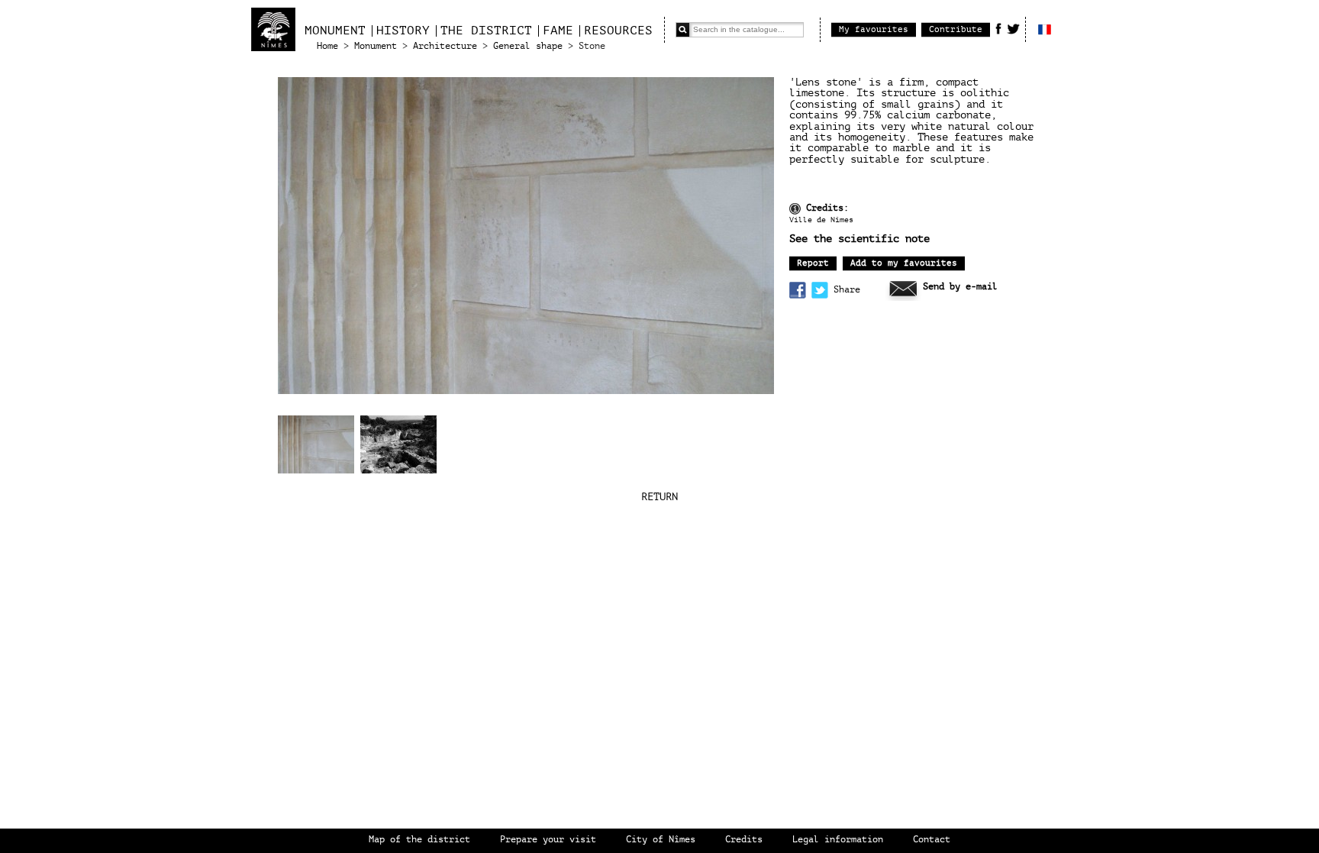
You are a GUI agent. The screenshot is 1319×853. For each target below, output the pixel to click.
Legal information (837, 840)
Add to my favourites (903, 263)
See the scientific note (859, 239)
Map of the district (419, 840)
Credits (744, 840)
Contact (931, 840)
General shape (528, 46)
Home (327, 46)
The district (486, 30)
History (403, 30)
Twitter (1013, 28)
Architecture (445, 46)
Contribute (955, 29)
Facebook (998, 28)
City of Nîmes (660, 840)
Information (795, 209)
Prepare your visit (548, 840)
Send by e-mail (960, 287)
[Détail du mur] (316, 444)
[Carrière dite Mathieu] (398, 446)
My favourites (873, 29)
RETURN (659, 496)
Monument (335, 30)
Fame (558, 30)
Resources (618, 30)
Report (813, 263)
